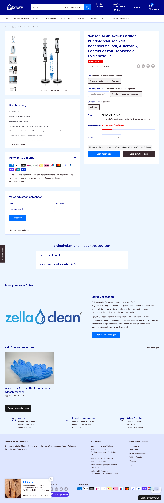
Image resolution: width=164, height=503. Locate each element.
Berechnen (17, 218)
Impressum (134, 446)
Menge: (91, 137)
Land (11, 203)
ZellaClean (80, 18)
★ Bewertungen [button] (2, 253)
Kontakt (105, 18)
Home (7, 27)
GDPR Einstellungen (137, 453)
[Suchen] (87, 7)
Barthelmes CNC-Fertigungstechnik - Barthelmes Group (104, 452)
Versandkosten (117, 119)
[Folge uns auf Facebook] (51, 489)
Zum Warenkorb (104, 154)
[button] (51, 479)
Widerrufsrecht (135, 457)
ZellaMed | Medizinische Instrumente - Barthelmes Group (104, 472)
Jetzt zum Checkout (139, 154)
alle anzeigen (153, 348)
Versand (132, 461)
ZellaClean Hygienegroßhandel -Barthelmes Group (104, 466)
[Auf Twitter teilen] (148, 66)
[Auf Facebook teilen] (138, 66)
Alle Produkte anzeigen (105, 335)
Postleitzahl (61, 203)
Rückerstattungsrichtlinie (18, 230)
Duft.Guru (37, 18)
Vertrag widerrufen (121, 18)
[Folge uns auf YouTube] (61, 489)
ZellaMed (93, 18)
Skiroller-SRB (51, 18)
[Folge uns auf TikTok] (66, 489)
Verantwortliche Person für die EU (58, 264)
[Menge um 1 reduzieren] (105, 137)
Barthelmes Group (21, 18)
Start (7, 18)
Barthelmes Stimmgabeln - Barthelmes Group (102, 459)
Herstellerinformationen (53, 255)
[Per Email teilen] (153, 66)
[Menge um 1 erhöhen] (118, 137)
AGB (131, 465)
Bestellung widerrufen (18, 408)
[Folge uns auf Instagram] (56, 489)
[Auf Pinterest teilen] (143, 66)
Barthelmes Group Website (102, 446)
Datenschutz (134, 449)
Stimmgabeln (66, 18)
